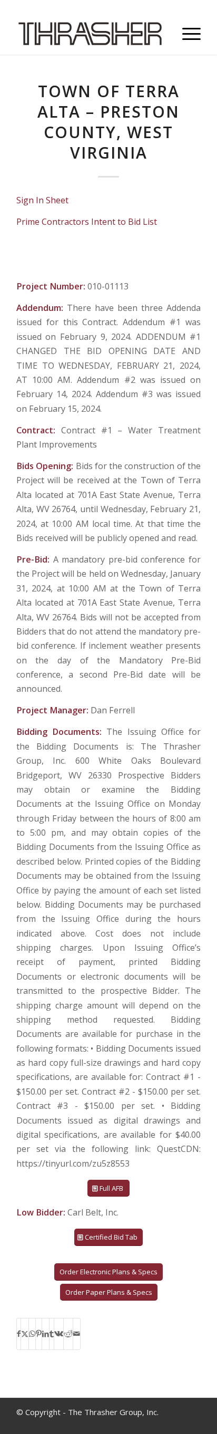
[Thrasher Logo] (90, 34)
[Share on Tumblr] (52, 1333)
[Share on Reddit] (68, 1333)
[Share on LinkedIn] (45, 1333)
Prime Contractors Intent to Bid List (86, 221)
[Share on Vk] (58, 1333)
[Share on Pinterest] (39, 1333)
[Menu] (186, 34)
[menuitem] (186, 34)
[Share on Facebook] (19, 1333)
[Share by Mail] (76, 1333)
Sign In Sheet (42, 200)
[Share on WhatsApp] (32, 1333)
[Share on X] (24, 1333)
